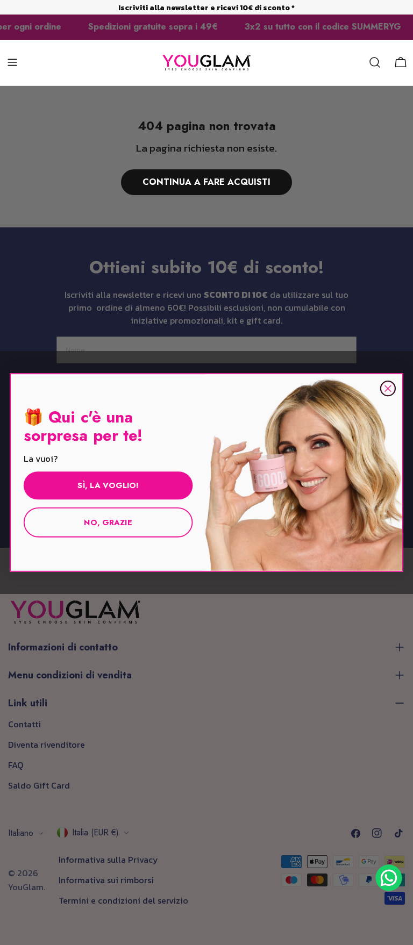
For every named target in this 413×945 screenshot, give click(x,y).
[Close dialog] (388, 388)
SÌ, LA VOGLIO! (107, 485)
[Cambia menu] (12, 62)
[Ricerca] (375, 62)
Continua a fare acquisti (206, 182)
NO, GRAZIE (108, 522)
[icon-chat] (388, 877)
